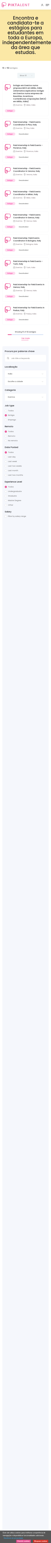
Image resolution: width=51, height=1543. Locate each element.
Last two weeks (15, 466)
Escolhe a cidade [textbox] (15, 381)
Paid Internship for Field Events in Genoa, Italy (28, 286)
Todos (11, 410)
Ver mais (25, 338)
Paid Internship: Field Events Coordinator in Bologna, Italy (27, 239)
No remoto (13, 440)
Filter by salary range (17, 516)
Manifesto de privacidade (13, 1538)
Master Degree (14, 500)
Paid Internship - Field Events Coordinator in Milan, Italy (27, 193)
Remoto (11, 436)
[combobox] (25, 373)
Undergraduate (15, 491)
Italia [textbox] (10, 373)
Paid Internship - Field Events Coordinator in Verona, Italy (27, 169)
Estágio (11, 415)
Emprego (12, 420)
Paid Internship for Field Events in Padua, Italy (28, 309)
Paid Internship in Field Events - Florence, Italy (28, 146)
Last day (12, 457)
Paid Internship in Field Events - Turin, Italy (28, 262)
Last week (12, 461)
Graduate (12, 496)
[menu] (47, 5)
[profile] (42, 5)
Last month (13, 470)
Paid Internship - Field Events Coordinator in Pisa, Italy (27, 123)
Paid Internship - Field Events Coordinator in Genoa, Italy (27, 216)
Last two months (15, 475)
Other (10, 505)
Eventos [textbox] (11, 397)
